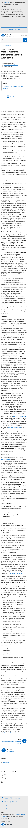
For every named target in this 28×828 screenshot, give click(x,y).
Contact (16, 805)
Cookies (22, 805)
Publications (8, 45)
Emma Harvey (6, 762)
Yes (5, 774)
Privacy (24, 808)
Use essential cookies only (14, 25)
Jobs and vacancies (15, 808)
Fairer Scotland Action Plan (15, 573)
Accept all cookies (14, 21)
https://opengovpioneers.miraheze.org (11, 733)
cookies (7, 2)
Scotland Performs (6, 459)
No (5, 778)
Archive (10, 805)
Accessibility (4, 805)
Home (2, 45)
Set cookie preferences (14, 29)
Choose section (6, 107)
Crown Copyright (5, 808)
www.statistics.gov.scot (19, 416)
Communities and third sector (11, 65)
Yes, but (6, 782)
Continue (4, 787)
